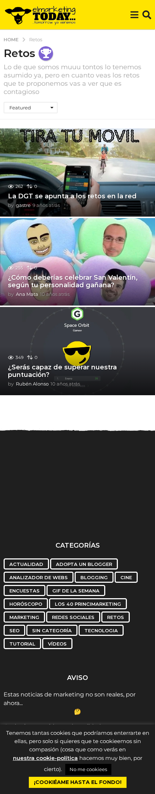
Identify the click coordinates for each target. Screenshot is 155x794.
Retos (115, 617)
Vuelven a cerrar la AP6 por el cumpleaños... (115, 513)
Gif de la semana (75, 591)
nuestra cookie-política (45, 758)
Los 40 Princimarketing (88, 604)
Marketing (24, 617)
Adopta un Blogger (84, 564)
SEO (14, 630)
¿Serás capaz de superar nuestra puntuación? (62, 371)
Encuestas (24, 591)
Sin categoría (52, 630)
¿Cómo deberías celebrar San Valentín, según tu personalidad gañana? (73, 281)
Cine (126, 577)
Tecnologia (101, 630)
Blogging (94, 577)
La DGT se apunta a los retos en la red (72, 196)
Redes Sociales (73, 617)
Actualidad (26, 564)
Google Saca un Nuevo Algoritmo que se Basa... (40, 513)
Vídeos (57, 644)
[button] (134, 15)
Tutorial (22, 644)
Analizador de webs (38, 577)
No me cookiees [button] (88, 769)
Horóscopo (25, 604)
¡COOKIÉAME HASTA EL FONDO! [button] (77, 782)
